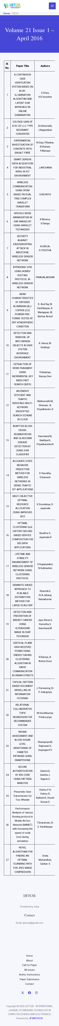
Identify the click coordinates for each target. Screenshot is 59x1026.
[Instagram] (36, 992)
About (29, 960)
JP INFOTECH (36, 1018)
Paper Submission (29, 979)
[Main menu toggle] (52, 5)
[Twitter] (22, 992)
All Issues (29, 969)
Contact (29, 983)
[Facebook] (29, 992)
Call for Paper (29, 965)
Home (29, 955)
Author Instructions (29, 974)
